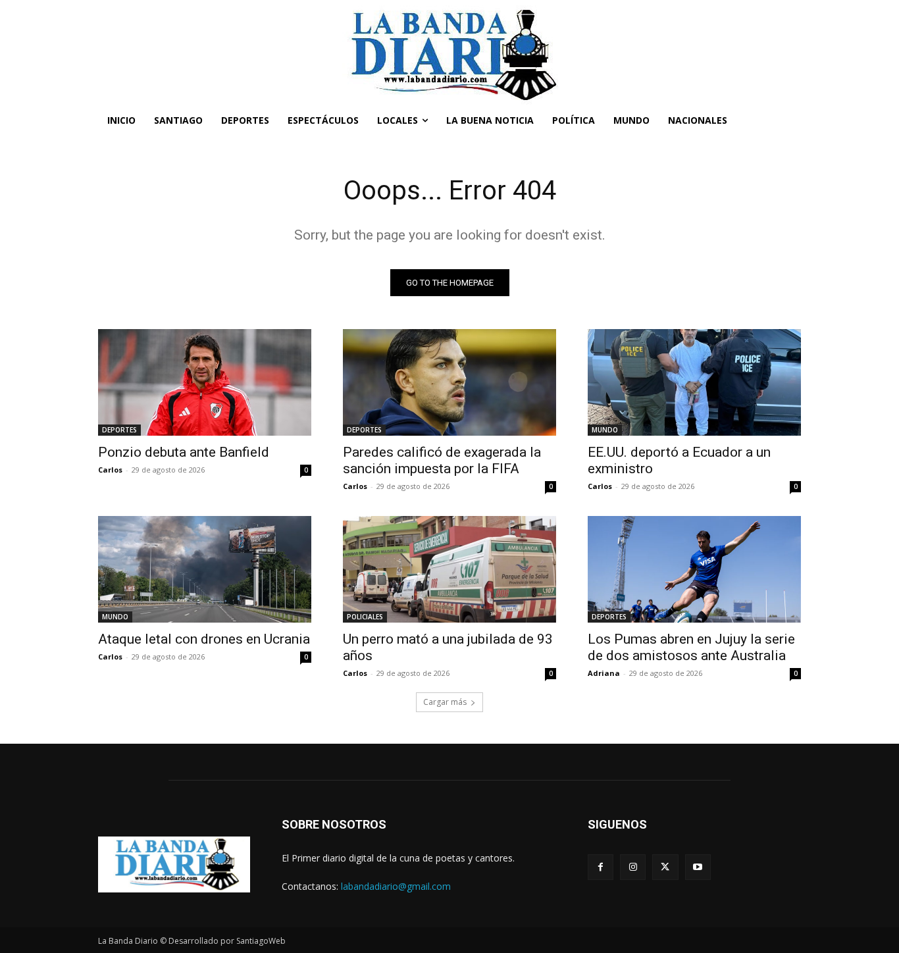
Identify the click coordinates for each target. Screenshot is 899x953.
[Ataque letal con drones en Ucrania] (204, 569)
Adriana (604, 673)
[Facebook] (600, 867)
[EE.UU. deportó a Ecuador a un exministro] (694, 382)
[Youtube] (698, 867)
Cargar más (445, 702)
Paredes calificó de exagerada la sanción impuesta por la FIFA (442, 460)
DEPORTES (119, 429)
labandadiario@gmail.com (396, 886)
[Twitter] (665, 867)
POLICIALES (365, 616)
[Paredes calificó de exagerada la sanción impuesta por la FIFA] (449, 382)
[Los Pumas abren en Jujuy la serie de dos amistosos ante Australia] (694, 569)
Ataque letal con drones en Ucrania (204, 639)
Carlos (110, 470)
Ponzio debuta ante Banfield (183, 452)
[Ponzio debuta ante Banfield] (204, 382)
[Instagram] (633, 867)
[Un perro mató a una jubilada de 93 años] (449, 569)
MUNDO (605, 429)
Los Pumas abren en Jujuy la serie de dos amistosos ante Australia (691, 647)
